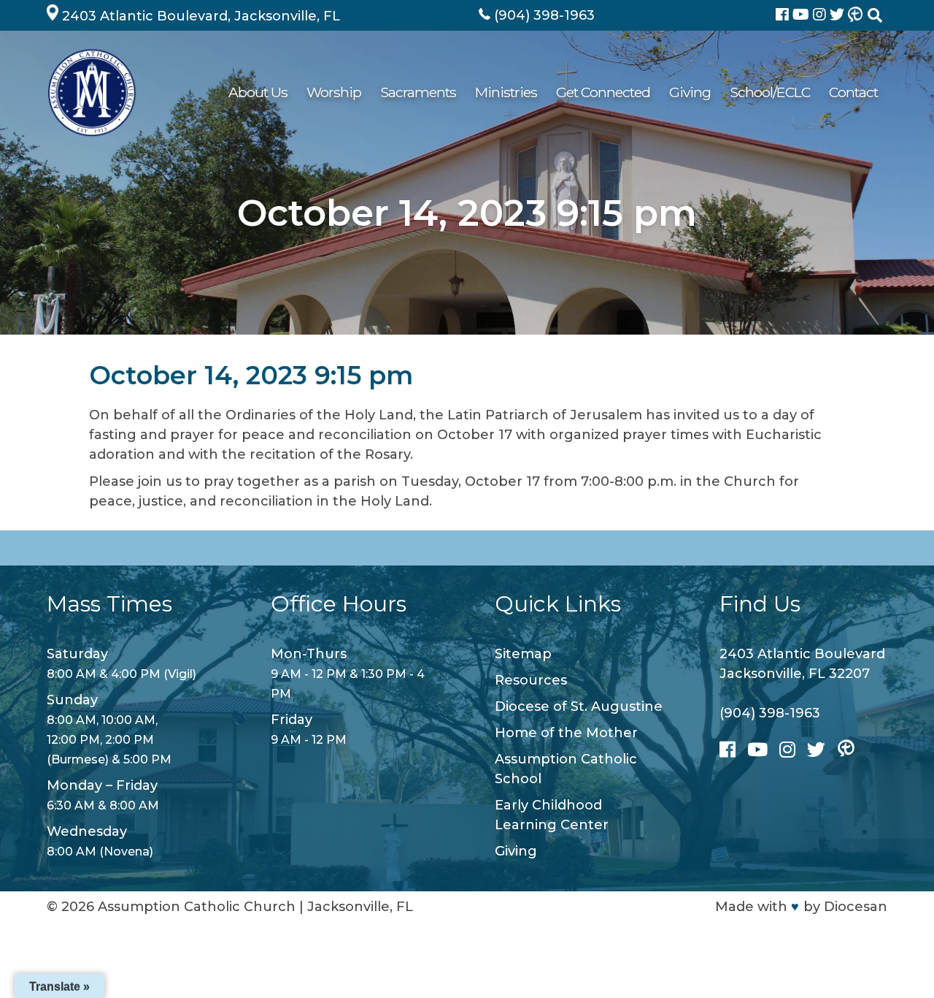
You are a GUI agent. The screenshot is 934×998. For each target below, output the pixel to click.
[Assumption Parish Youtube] (802, 16)
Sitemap (523, 654)
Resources (531, 680)
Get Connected (603, 92)
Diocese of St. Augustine (579, 706)
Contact (853, 92)
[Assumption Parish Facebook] (784, 16)
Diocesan (855, 907)
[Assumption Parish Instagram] (821, 16)
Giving (690, 92)
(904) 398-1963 (769, 713)
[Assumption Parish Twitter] (839, 16)
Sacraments (418, 92)
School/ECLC (770, 92)
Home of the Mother (566, 733)
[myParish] (855, 15)
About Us (257, 92)
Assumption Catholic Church (197, 907)
